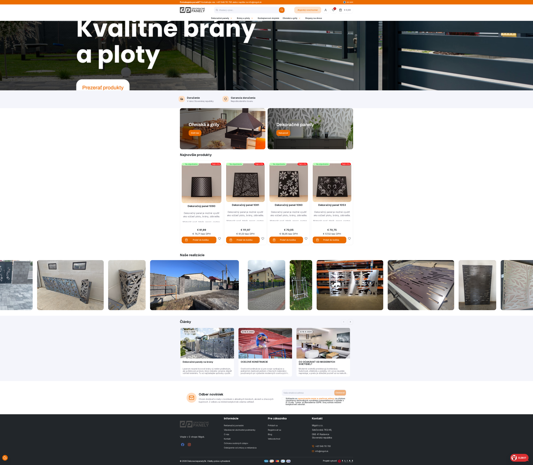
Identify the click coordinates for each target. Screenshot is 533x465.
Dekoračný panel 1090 (201, 206)
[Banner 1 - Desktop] (222, 128)
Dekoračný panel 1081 (245, 205)
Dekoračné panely (220, 18)
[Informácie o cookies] (5, 458)
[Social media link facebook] (182, 444)
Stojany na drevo (313, 18)
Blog (270, 434)
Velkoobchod (274, 439)
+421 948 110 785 (323, 446)
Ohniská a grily (290, 18)
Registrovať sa (274, 430)
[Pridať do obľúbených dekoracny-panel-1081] (263, 238)
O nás (226, 434)
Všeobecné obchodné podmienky (239, 430)
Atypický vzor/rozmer (308, 10)
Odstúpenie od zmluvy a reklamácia (240, 448)
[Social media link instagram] (189, 444)
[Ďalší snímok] (350, 322)
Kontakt (227, 439)
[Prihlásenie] (325, 10)
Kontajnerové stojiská (268, 18)
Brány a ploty (243, 18)
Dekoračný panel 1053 (332, 205)
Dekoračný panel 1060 (289, 205)
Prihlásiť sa (273, 425)
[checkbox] (283, 398)
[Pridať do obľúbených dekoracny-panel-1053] (349, 238)
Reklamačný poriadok (234, 425)
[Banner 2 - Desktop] (310, 128)
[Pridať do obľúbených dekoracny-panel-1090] (219, 238)
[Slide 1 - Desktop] (266, 55)
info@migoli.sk (321, 451)
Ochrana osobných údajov (236, 443)
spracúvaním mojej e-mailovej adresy (316, 398)
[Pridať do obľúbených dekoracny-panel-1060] (306, 238)
